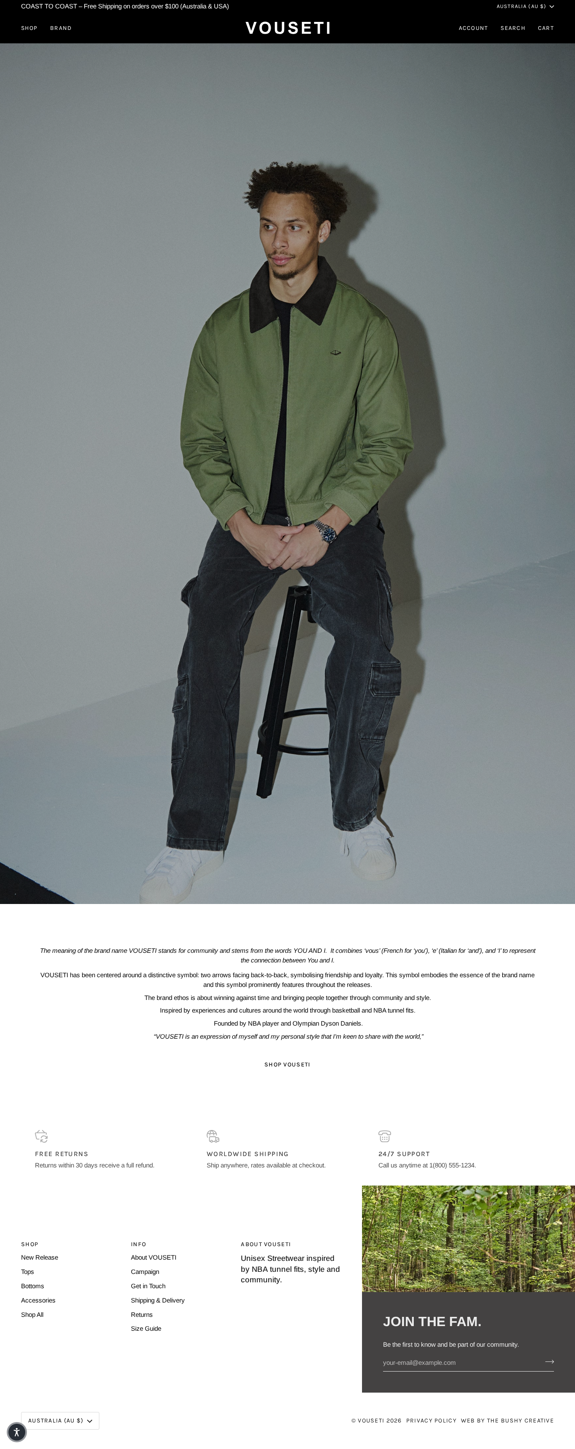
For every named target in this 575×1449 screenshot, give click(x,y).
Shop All (32, 1314)
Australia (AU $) (521, 6)
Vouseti (371, 1420)
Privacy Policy (431, 1420)
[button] (32, 28)
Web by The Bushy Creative (507, 1420)
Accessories (38, 1300)
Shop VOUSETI (287, 1064)
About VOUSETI (153, 1257)
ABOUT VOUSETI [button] (266, 1244)
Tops (27, 1271)
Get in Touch (148, 1285)
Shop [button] (29, 1244)
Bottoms (32, 1285)
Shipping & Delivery (158, 1300)
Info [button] (138, 1244)
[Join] (547, 1361)
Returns (142, 1314)
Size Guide (146, 1328)
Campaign (145, 1271)
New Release (39, 1257)
